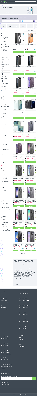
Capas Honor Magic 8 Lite (5, 371)
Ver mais (24, 256)
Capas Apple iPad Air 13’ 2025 (5, 352)
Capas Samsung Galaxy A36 (23, 316)
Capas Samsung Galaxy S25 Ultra (24, 307)
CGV (1, 305)
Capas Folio (4, 41)
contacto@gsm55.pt (6, 384)
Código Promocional (4, 303)
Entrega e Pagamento (4, 300)
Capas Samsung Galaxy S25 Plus (24, 305)
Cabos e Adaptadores (22, 346)
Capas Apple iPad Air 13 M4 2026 (6, 354)
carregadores (18, 264)
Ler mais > (16, 12)
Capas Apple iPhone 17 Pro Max (5, 350)
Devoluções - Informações (5, 302)
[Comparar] (21, 33)
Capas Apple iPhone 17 (4, 343)
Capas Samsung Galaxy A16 (23, 323)
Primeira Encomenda (4, 298)
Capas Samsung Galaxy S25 (23, 303)
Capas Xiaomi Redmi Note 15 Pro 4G (6, 364)
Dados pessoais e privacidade (5, 309)
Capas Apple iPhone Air (4, 347)
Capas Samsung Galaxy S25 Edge (24, 309)
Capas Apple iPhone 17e (4, 345)
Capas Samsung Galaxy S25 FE (24, 310)
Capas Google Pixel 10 (22, 328)
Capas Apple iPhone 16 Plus (5, 338)
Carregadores (21, 342)
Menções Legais (3, 307)
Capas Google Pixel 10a (22, 326)
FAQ (1, 293)
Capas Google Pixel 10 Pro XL (23, 330)
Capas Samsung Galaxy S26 (23, 298)
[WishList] (6, 2)
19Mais (2, 52)
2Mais (2, 165)
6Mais (2, 151)
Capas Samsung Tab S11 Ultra (23, 293)
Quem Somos (3, 296)
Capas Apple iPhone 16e (4, 336)
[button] (30, 48)
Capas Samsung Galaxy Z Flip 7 (24, 295)
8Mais (2, 137)
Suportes (20, 344)
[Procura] (16, 1)
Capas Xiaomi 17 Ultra (4, 357)
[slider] (1, 90)
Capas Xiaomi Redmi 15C (4, 359)
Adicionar (18, 162)
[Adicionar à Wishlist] (23, 33)
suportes (22, 264)
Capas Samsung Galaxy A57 (23, 314)
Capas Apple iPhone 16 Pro (5, 340)
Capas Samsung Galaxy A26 (23, 319)
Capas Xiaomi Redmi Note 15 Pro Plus (6, 366)
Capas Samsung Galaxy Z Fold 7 (24, 296)
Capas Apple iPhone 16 (4, 334)
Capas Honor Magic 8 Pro (5, 373)
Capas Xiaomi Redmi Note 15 (5, 361)
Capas (20, 337)
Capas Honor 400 (3, 368)
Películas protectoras (6, 43)
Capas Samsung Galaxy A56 (23, 312)
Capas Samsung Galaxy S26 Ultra (24, 302)
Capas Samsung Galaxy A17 (23, 321)
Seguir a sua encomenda (4, 295)
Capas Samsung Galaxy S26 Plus (24, 300)
